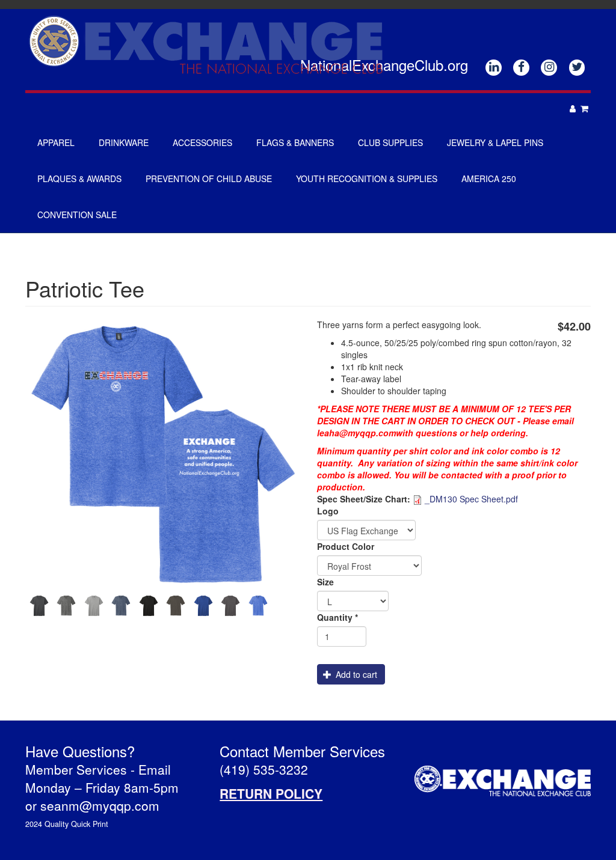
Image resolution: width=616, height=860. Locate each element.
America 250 (488, 178)
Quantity (337, 617)
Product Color (345, 546)
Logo (328, 511)
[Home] (210, 44)
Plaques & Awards (79, 178)
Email (154, 769)
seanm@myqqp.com (99, 805)
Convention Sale (77, 215)
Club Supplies (390, 142)
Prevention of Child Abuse (209, 178)
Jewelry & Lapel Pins (495, 142)
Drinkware (124, 142)
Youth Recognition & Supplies (366, 178)
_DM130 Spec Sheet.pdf (471, 499)
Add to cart (355, 674)
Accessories (202, 142)
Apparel (56, 142)
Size (325, 582)
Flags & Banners (295, 142)
